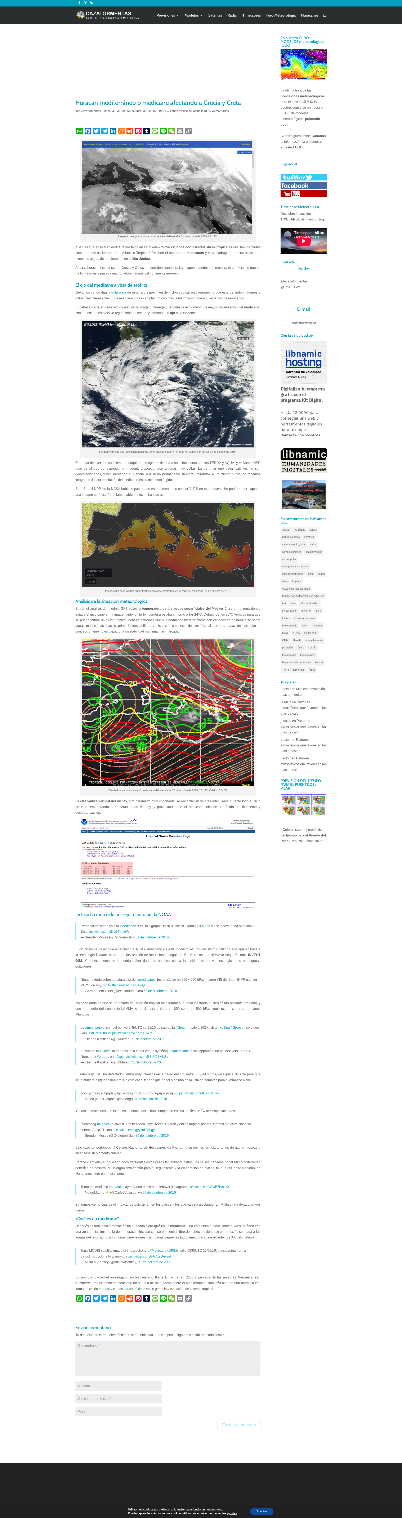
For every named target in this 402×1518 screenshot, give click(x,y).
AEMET (286, 529)
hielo (293, 603)
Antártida (300, 529)
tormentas (298, 669)
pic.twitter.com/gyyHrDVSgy (134, 1130)
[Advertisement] (168, 67)
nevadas (317, 625)
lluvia (318, 610)
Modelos (192, 16)
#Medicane (128, 926)
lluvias (286, 618)
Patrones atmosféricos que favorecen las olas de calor (304, 707)
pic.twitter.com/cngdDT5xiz (132, 1033)
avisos (313, 529)
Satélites (215, 16)
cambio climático (291, 551)
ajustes (232, 1513)
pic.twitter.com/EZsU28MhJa (146, 1056)
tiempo (319, 662)
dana (285, 581)
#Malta (118, 1187)
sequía (312, 647)
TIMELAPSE (290, 219)
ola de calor (310, 632)
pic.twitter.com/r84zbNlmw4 (199, 1093)
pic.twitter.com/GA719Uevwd (149, 1256)
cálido (321, 573)
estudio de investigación (296, 588)
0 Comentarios (219, 110)
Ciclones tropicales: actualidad (187, 110)
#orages (103, 1056)
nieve (285, 632)
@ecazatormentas (294, 281)
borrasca (309, 537)
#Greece (237, 1027)
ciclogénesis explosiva (295, 566)
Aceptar (261, 1511)
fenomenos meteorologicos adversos (303, 596)
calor (313, 544)
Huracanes (309, 16)
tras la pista (117, 292)
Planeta (296, 640)
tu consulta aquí (314, 841)
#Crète (96, 1033)
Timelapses (251, 16)
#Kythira (224, 1027)
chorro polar (289, 559)
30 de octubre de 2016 (160, 991)
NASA (305, 625)
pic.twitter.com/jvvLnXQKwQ (124, 985)
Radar (232, 16)
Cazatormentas (91, 110)
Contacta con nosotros (300, 435)
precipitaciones (314, 640)
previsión (287, 647)
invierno (306, 610)
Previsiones (166, 16)
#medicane (145, 979)
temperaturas (307, 655)
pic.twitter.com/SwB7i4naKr (208, 1187)
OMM (285, 640)
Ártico (312, 669)
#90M (107, 1033)
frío (284, 603)
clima (311, 573)
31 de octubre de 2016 (152, 937)
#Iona (206, 926)
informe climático (309, 603)
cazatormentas (313, 551)
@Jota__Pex (290, 287)
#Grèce (181, 1027)
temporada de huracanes (296, 662)
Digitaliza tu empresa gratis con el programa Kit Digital (303, 394)
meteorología (289, 625)
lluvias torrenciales (304, 618)
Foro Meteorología (281, 16)
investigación (289, 610)
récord (300, 647)
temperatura (289, 655)
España (296, 581)
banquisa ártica (291, 537)
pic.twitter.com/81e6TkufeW (108, 931)
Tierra (285, 669)
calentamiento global (294, 544)
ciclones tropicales (292, 573)
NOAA (296, 632)
